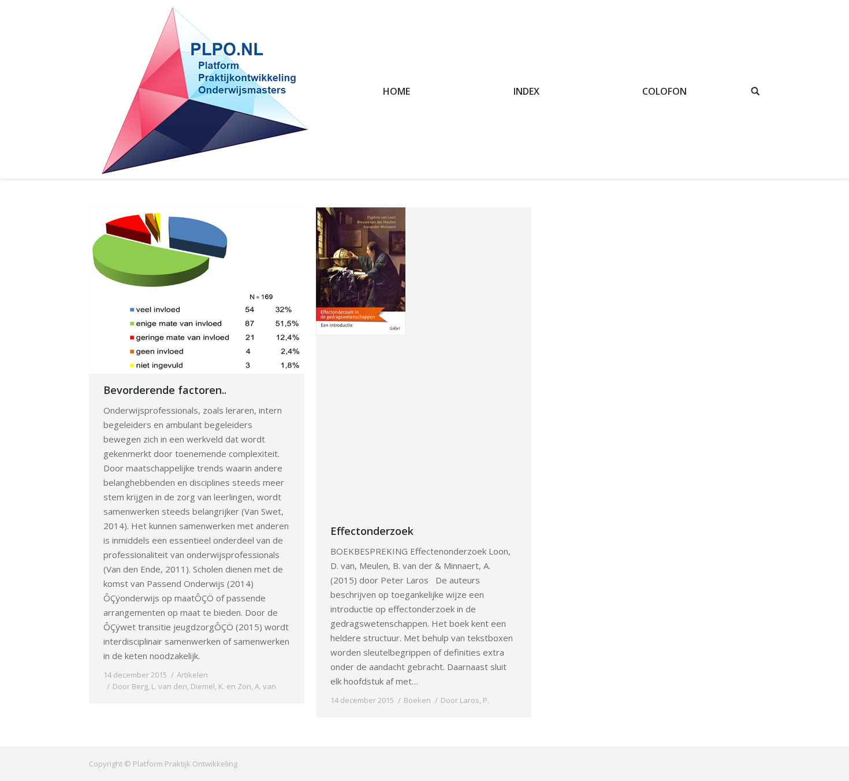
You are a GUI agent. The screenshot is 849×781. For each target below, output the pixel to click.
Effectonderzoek (372, 531)
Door (194, 686)
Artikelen (192, 675)
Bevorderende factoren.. (164, 390)
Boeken (417, 700)
